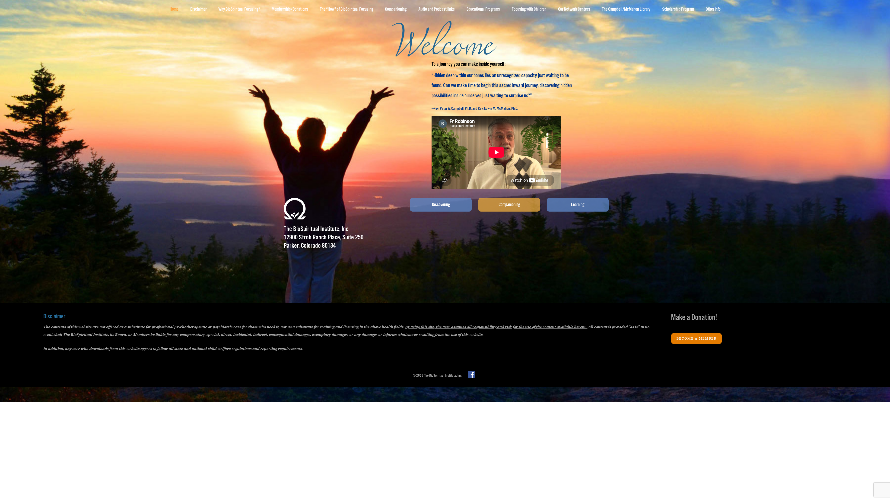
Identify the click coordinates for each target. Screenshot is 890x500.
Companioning (509, 205)
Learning (577, 205)
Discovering (441, 205)
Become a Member (696, 338)
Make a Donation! (694, 318)
